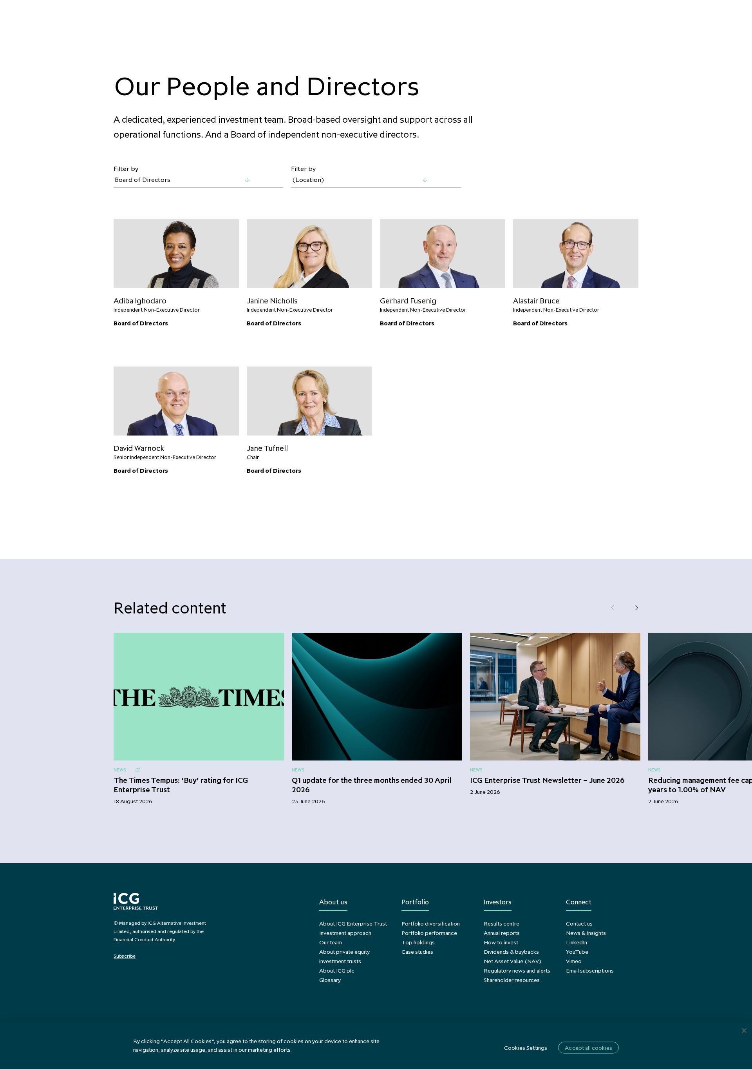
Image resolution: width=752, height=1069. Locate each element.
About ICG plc (336, 970)
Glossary (330, 980)
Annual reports (502, 933)
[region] (376, 1045)
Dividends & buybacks (511, 951)
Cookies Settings (525, 1047)
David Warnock (139, 448)
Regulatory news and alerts (517, 970)
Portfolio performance (429, 933)
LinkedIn (576, 942)
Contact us (579, 923)
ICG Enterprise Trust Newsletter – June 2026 (547, 780)
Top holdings (418, 942)
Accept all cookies (588, 1047)
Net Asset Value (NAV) (512, 961)
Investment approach (345, 933)
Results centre (501, 923)
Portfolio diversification (430, 923)
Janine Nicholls (272, 300)
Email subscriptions (590, 970)
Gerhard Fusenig (408, 300)
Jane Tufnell (267, 448)
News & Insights (586, 933)
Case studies (417, 951)
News (120, 770)
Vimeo (574, 961)
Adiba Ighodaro (140, 300)
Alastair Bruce (536, 300)
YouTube (577, 951)
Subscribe (125, 956)
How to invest (501, 942)
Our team (330, 942)
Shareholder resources (512, 980)
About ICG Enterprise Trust (353, 923)
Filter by (126, 168)
